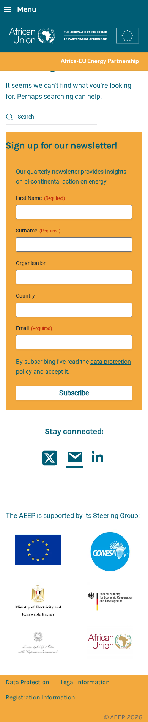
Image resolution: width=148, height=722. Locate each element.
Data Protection (27, 682)
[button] (20, 9)
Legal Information (85, 682)
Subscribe (74, 393)
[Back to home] (74, 45)
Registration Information (40, 697)
